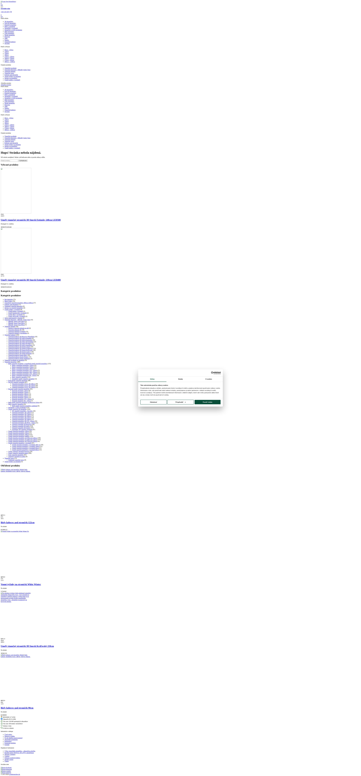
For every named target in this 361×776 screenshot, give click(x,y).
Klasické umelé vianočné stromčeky (19, 389)
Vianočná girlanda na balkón (16, 331)
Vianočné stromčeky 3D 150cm (21, 414)
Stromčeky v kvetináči (11, 28)
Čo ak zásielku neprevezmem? (14, 738)
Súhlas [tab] (152, 379)
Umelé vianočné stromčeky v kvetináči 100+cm (26, 445)
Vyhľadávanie (23, 160)
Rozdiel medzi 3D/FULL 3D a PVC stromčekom (19, 753)
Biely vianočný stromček (19, 377)
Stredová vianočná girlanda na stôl (18, 328)
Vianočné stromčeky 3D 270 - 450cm (23, 421)
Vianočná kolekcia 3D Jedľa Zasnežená (20, 345)
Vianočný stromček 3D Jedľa (20, 426)
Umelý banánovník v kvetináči (17, 313)
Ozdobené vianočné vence (16, 460)
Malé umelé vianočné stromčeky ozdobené (24, 406)
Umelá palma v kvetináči (15, 311)
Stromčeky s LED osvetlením (13, 30)
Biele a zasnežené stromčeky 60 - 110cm (24, 375)
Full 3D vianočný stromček (16, 382)
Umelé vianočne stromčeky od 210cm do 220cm (22, 438)
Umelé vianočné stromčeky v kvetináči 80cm (25, 450)
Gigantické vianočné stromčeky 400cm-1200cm (19, 303)
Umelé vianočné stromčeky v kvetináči (19, 443)
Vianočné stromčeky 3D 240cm (21, 419)
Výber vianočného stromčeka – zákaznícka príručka (20, 751)
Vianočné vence (9, 73)
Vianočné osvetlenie (10, 68)
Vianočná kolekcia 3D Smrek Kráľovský (20, 350)
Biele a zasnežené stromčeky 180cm (22, 369)
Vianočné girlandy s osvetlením (17, 333)
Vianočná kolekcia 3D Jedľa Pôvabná (19, 343)
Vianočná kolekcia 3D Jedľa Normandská (20, 341)
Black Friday (8, 301)
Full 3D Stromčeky (10, 23)
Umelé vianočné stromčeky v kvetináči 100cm (25, 446)
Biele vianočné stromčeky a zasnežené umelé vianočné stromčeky (27, 363)
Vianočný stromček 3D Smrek (21, 428)
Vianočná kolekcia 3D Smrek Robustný (20, 353)
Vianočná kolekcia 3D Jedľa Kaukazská (20, 340)
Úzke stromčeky (9, 33)
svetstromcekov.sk (14, 774)
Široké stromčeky (10, 35)
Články (7, 761)
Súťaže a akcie (9, 759)
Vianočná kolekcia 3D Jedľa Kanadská (19, 338)
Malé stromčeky (9, 31)
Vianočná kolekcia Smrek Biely (17, 355)
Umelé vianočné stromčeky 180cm (18, 434)
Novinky (7, 43)
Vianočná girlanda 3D (14, 330)
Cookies (7, 756)
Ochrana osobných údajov (12, 758)
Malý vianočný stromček (15, 404)
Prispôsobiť (179, 402)
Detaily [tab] (180, 379)
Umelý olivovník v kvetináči (16, 316)
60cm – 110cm (9, 50)
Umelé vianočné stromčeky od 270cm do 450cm (22, 441)
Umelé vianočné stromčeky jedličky (19, 436)
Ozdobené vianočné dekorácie (13, 306)
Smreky (7, 40)
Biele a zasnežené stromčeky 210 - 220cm (24, 370)
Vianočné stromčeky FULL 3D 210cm (23, 385)
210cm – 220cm (9, 56)
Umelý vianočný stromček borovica (18, 451)
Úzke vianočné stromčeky (16, 455)
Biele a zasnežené (10, 26)
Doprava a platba (10, 736)
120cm (7, 51)
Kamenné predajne (10, 743)
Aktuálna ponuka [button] (6, 85)
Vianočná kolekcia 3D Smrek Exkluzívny (20, 348)
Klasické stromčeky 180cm (20, 394)
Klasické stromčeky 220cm (20, 396)
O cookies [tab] (208, 379)
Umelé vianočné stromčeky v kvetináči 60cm (25, 448)
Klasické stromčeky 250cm (20, 397)
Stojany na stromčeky (11, 78)
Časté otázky (8, 734)
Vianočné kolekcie (10, 42)
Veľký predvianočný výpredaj (13, 318)
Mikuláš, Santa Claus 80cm (16, 325)
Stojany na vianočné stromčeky (14, 308)
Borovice (7, 37)
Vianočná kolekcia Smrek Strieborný (19, 358)
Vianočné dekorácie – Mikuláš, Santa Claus (17, 70)
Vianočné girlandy (10, 71)
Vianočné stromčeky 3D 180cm (21, 416)
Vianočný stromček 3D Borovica (22, 424)
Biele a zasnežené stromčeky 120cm (22, 365)
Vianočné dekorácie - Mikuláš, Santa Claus (17, 320)
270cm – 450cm (9, 60)
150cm (7, 53)
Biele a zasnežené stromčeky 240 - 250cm (24, 372)
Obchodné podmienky (11, 739)
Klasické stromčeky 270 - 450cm (22, 399)
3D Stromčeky (9, 21)
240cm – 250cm (9, 58)
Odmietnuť (153, 402)
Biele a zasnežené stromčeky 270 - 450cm (24, 374)
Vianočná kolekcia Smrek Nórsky (18, 357)
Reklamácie (8, 741)
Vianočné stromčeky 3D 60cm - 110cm (23, 423)
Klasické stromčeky (10, 25)
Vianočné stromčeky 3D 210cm (21, 418)
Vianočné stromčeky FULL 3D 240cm (23, 387)
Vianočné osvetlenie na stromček (14, 360)
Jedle (6, 38)
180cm (7, 55)
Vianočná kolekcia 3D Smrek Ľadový (19, 352)
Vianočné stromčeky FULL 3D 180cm (23, 384)
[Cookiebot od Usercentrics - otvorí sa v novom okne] (212, 372)
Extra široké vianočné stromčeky (18, 380)
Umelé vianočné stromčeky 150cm (18, 433)
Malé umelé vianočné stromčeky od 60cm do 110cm (23, 402)
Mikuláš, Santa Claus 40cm (16, 321)
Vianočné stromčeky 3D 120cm (21, 412)
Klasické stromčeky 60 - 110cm (21, 401)
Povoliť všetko (207, 402)
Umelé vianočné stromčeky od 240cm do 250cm (22, 439)
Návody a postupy (10, 754)
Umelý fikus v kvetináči (15, 314)
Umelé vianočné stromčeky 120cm (18, 431)
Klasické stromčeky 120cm (20, 390)
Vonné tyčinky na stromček (13, 76)
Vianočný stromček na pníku (16, 456)
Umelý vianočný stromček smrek (18, 453)
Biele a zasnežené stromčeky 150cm (22, 367)
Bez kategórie (9, 299)
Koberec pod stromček (11, 75)
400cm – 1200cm (10, 62)
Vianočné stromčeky (11, 362)
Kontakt (7, 744)
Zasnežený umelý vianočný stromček (23, 379)
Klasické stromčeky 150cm (20, 392)
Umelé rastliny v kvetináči (12, 80)
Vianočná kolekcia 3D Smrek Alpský (19, 347)
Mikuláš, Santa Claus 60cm (16, 323)
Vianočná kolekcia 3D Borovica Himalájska (21, 336)
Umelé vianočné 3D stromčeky (17, 409)
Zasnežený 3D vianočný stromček (22, 429)
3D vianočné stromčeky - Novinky (22, 411)
